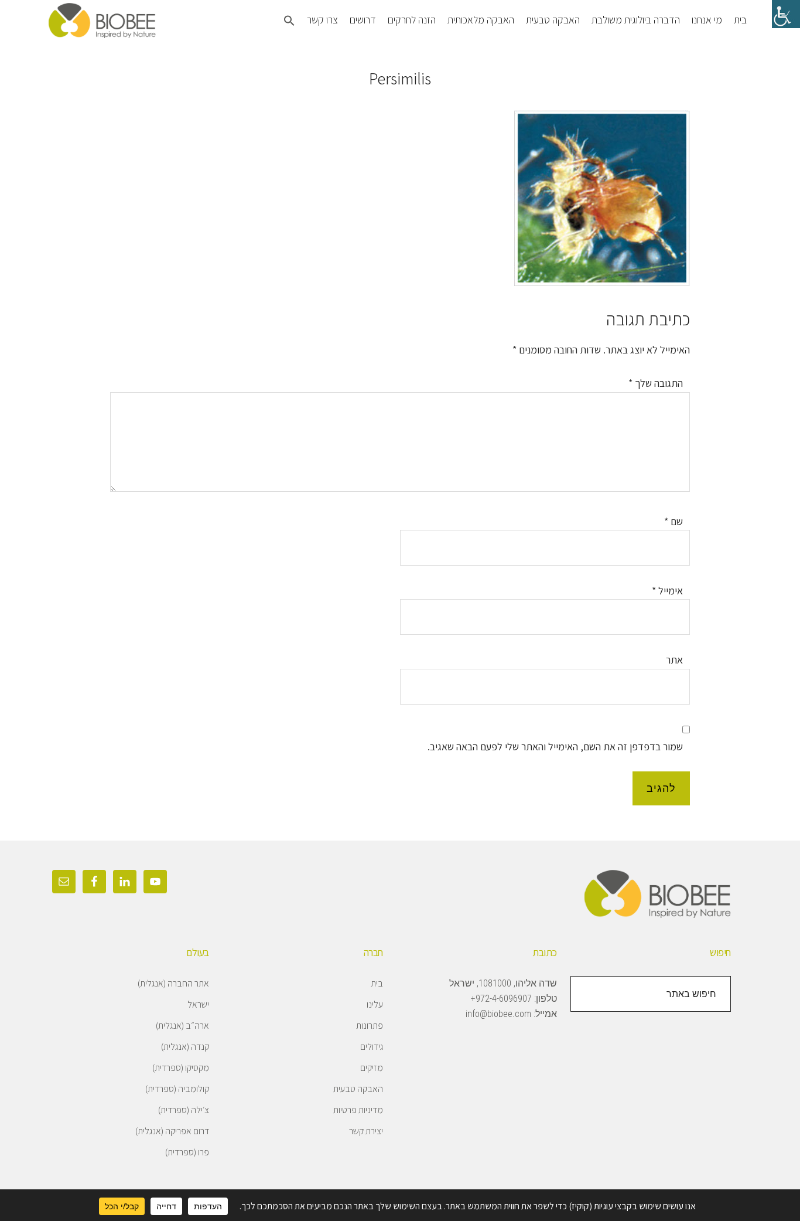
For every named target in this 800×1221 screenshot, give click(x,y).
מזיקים (371, 1068)
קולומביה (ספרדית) (177, 1089)
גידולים (371, 1046)
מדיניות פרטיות (358, 1110)
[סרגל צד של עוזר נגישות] (786, 14)
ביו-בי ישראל (136, 20)
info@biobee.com (498, 1013)
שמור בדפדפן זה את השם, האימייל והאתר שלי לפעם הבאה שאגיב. (555, 746)
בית (377, 983)
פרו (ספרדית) (187, 1152)
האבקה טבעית (358, 1089)
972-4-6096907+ (501, 998)
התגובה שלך (655, 383)
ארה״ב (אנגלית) (182, 1025)
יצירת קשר (366, 1131)
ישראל (198, 1004)
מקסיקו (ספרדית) (180, 1068)
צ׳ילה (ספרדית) (183, 1110)
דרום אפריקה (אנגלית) (172, 1131)
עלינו (375, 1004)
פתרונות (369, 1025)
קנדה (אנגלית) (185, 1046)
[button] (289, 22)
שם (673, 521)
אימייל (667, 590)
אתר (674, 659)
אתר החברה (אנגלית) (173, 983)
